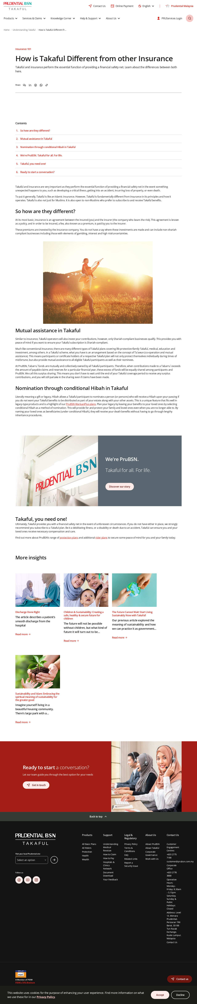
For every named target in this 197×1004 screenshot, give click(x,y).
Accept (160, 995)
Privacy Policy (130, 844)
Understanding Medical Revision (110, 847)
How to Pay (108, 858)
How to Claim (109, 854)
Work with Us (152, 858)
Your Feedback (110, 879)
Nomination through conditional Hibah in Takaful (47, 147)
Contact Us (172, 942)
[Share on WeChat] (24, 85)
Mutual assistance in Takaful (36, 138)
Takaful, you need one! (33, 163)
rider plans (101, 537)
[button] (11, 18)
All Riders (86, 847)
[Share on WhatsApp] (41, 85)
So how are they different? (35, 130)
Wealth (85, 859)
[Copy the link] (46, 85)
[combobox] (146, 6)
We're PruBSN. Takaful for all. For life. (41, 155)
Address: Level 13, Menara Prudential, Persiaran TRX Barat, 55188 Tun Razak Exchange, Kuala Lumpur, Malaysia (174, 925)
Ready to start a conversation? (37, 172)
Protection (87, 851)
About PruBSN (152, 844)
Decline (180, 995)
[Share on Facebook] (35, 85)
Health (85, 855)
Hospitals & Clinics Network (108, 865)
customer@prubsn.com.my (180, 861)
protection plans (69, 537)
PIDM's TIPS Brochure (25, 982)
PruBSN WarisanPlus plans (81, 404)
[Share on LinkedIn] (30, 85)
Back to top (96, 816)
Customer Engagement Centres (173, 847)
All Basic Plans (89, 844)
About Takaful (152, 847)
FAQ (126, 855)
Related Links (130, 858)
